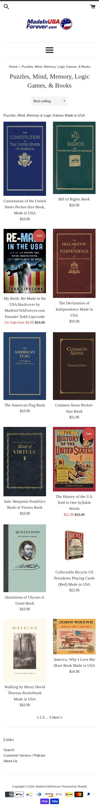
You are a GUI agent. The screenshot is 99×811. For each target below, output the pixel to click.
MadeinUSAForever (48, 786)
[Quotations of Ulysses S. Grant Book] (24, 558)
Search (8, 750)
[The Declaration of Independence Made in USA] (74, 263)
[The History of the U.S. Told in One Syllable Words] (74, 459)
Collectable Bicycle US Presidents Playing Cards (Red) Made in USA (74, 578)
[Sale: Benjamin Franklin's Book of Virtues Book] (24, 461)
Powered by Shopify (74, 786)
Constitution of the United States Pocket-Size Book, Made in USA (24, 207)
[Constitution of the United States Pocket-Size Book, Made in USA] (24, 159)
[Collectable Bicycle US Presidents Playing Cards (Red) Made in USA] (74, 545)
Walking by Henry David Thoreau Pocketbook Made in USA (24, 693)
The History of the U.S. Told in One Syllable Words (74, 502)
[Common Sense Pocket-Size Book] (74, 366)
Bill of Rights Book (74, 199)
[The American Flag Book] (24, 366)
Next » (57, 717)
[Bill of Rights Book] (74, 158)
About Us (10, 761)
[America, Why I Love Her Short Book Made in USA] (74, 636)
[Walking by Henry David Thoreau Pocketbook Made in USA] (24, 650)
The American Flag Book (25, 405)
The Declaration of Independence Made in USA (74, 309)
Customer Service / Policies (24, 755)
